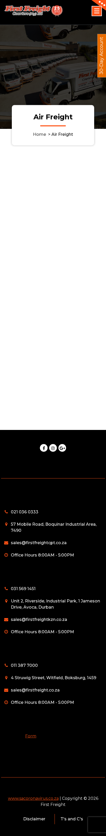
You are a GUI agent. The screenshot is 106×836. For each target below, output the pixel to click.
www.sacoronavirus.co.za (33, 798)
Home (39, 134)
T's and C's (71, 818)
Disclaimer (34, 818)
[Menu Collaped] (97, 11)
